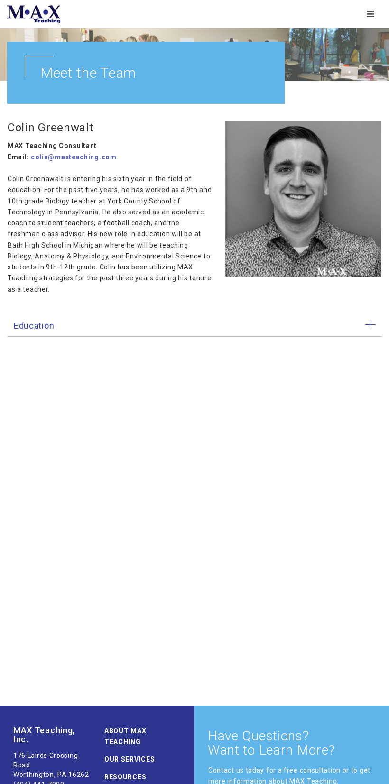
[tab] (194, 326)
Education (34, 326)
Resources (125, 777)
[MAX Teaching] (33, 14)
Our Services (129, 759)
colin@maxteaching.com (74, 157)
